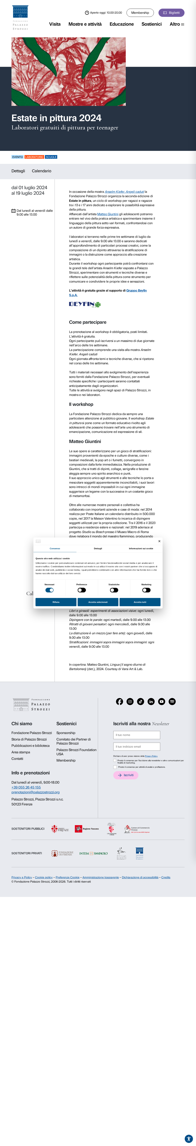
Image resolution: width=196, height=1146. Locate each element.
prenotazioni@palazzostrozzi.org (35, 792)
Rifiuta (56, 602)
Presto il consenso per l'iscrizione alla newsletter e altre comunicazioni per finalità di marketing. (151, 761)
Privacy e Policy (21, 877)
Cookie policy (44, 877)
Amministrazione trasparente (100, 877)
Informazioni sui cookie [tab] (141, 548)
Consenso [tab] (55, 548)
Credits (165, 877)
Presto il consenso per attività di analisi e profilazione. (141, 767)
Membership (140, 13)
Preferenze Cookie (67, 877)
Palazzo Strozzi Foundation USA (76, 752)
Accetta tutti (140, 602)
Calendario (41, 170)
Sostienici (152, 24)
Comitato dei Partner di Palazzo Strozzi (73, 741)
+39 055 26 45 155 (26, 787)
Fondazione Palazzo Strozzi (31, 733)
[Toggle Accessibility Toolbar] (189, 1139)
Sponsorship (65, 733)
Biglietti (174, 13)
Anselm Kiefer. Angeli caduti (124, 192)
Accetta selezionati (98, 602)
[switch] (82, 590)
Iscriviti (129, 775)
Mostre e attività (85, 24)
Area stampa (20, 752)
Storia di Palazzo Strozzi (29, 739)
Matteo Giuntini (107, 214)
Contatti (17, 759)
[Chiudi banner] (159, 541)
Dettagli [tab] (98, 548)
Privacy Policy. (151, 756)
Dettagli (18, 170)
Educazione (122, 24)
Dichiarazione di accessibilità (140, 877)
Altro (175, 24)
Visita (55, 24)
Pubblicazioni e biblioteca (30, 746)
